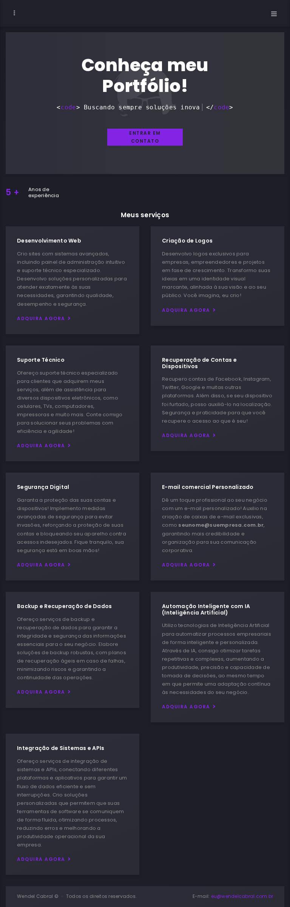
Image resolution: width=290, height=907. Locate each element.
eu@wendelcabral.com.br (242, 896)
